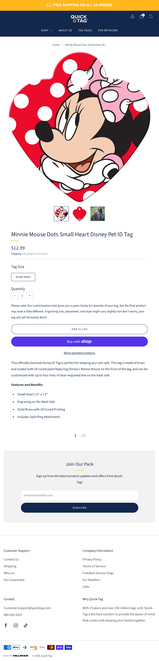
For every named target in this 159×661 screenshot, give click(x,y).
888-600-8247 (13, 615)
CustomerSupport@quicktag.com (27, 608)
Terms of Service (94, 566)
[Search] (151, 16)
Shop (44, 30)
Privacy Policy (92, 559)
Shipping (16, 254)
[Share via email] (83, 435)
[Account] (132, 16)
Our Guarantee (14, 580)
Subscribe (80, 508)
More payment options (79, 353)
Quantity (18, 289)
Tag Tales (85, 30)
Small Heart (23, 277)
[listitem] (79, 5)
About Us (65, 30)
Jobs (86, 586)
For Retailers (108, 30)
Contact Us (11, 559)
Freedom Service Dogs (98, 573)
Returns (9, 573)
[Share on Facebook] (75, 435)
